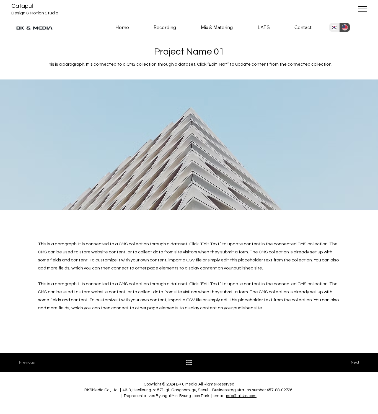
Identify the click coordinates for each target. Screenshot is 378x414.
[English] (345, 27)
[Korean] (334, 27)
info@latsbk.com (241, 396)
